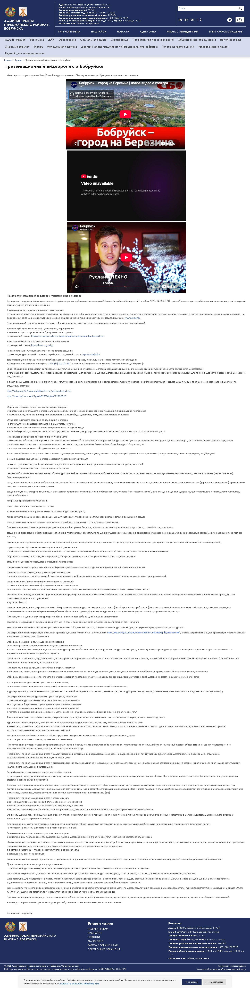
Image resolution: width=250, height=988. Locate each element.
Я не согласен (215, 982)
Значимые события (17, 47)
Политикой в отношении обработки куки (78, 983)
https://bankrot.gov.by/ (42, 345)
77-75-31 (92, 10)
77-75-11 (101, 12)
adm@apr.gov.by (75, 7)
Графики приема (69, 31)
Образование (67, 40)
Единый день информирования (25, 53)
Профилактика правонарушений (153, 40)
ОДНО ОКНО (148, 31)
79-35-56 (112, 15)
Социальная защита (93, 40)
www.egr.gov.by (132, 318)
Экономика (37, 40)
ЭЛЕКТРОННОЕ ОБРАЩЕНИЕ (226, 31)
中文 (199, 20)
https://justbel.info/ (91, 354)
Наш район (98, 31)
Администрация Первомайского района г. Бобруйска (27, 25)
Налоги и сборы (230, 40)
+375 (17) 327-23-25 (58, 363)
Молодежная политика (62, 47)
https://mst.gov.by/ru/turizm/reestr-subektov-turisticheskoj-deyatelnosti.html (67, 336)
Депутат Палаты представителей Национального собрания (119, 47)
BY (186, 20)
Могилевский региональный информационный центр (221, 969)
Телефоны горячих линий (178, 47)
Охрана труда (119, 40)
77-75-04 (110, 12)
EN (192, 20)
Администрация (15, 40)
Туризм (38, 47)
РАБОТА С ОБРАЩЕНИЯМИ (182, 31)
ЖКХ (51, 40)
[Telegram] (229, 19)
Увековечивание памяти (213, 47)
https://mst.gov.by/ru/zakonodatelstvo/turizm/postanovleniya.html (38, 391)
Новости (123, 31)
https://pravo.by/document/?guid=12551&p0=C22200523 (36, 396)
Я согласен (192, 982)
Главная (7, 60)
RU (180, 20)
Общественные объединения (197, 40)
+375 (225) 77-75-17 (118, 18)
